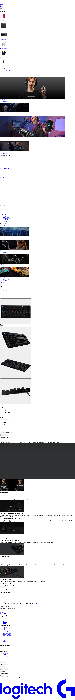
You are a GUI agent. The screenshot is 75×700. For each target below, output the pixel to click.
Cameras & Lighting (6, 634)
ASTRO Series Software (7, 643)
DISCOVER (3, 155)
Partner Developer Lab (7, 659)
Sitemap (17, 677)
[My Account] (1, 286)
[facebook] (3, 610)
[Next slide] (4, 587)
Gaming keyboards (3, 290)
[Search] (1, 283)
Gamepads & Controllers (7, 635)
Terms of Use (2, 677)
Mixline (4, 642)
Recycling (4, 623)
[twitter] (2, 610)
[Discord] (5, 610)
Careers (4, 619)
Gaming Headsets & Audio (7, 630)
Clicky (2, 419)
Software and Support (4, 437)
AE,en (2, 5)
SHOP (2, 7)
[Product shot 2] (15, 340)
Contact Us (5, 648)
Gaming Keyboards (6, 629)
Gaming (1, 288)
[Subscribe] (11, 602)
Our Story (4, 618)
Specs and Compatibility (5, 432)
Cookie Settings (13, 677)
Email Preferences (6, 653)
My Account (5, 654)
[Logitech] (2, 6)
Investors (4, 620)
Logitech (4, 2)
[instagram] (1, 610)
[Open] (1, 287)
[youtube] (4, 610)
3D (2, 326)
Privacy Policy (7, 677)
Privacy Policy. (35, 603)
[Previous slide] (1, 587)
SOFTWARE (2, 282)
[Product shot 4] (15, 391)
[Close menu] (1, 9)
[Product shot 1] (15, 311)
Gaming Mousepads (6, 628)
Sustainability (5, 622)
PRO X (1, 292)
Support (1, 4)
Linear (8, 419)
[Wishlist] (1, 285)
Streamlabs (4, 641)
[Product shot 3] (15, 366)
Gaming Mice (5, 627)
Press (3, 621)
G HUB (4, 640)
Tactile (5, 419)
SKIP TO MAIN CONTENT (5, 0)
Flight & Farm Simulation (7, 633)
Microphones (5, 632)
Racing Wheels (5, 631)
